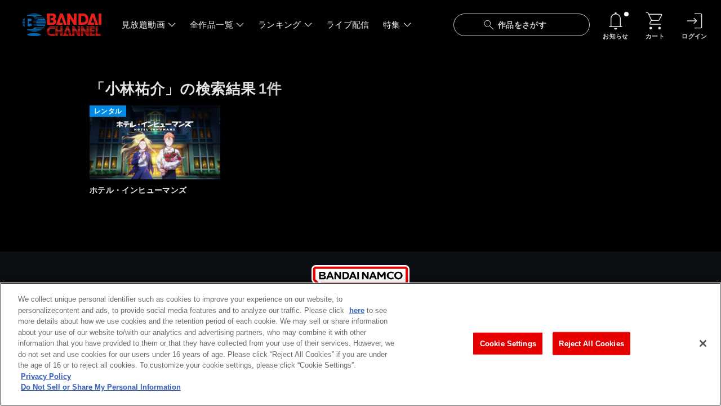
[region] (360, 344)
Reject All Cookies (591, 343)
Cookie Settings (508, 343)
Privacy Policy (46, 376)
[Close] (703, 343)
